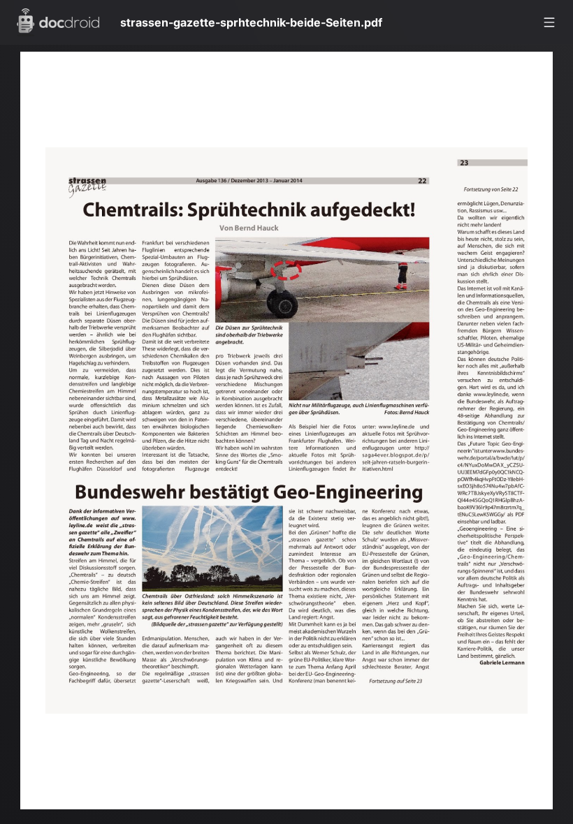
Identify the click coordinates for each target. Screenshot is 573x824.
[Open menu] (549, 22)
